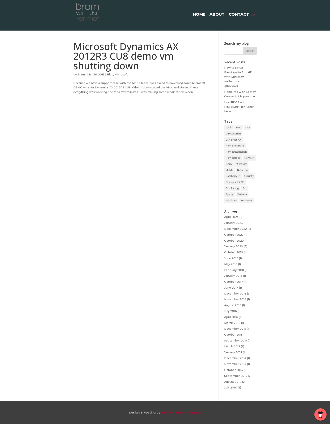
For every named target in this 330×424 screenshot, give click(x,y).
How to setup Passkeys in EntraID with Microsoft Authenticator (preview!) (238, 77)
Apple (229, 127)
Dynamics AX (233, 139)
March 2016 (232, 323)
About (217, 15)
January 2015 (233, 352)
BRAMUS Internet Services (181, 412)
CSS (247, 127)
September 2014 (235, 376)
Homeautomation (236, 151)
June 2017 (231, 287)
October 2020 (234, 240)
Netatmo (242, 170)
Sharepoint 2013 (235, 182)
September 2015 (235, 340)
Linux (229, 164)
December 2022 (235, 229)
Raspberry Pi (233, 176)
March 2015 (232, 346)
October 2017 (233, 281)
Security (249, 176)
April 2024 (231, 217)
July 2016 (230, 311)
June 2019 (231, 258)
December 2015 (235, 328)
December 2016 (235, 293)
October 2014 (233, 370)
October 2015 (233, 334)
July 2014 (230, 387)
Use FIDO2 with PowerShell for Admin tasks (239, 107)
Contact (239, 15)
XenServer (247, 200)
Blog (110, 74)
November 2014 (235, 364)
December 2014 (235, 358)
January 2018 (233, 276)
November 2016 (235, 299)
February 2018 (234, 270)
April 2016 (231, 317)
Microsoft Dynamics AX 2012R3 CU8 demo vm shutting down (125, 56)
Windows (231, 200)
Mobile (229, 170)
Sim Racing (232, 188)
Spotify (230, 194)
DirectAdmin (233, 133)
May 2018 (230, 264)
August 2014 (232, 382)
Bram (81, 74)
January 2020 (233, 246)
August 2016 (232, 305)
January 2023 (233, 223)
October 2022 (233, 234)
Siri (244, 188)
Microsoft (121, 74)
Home (199, 15)
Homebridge (233, 157)
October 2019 (233, 252)
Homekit (249, 157)
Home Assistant (235, 145)
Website (242, 194)
